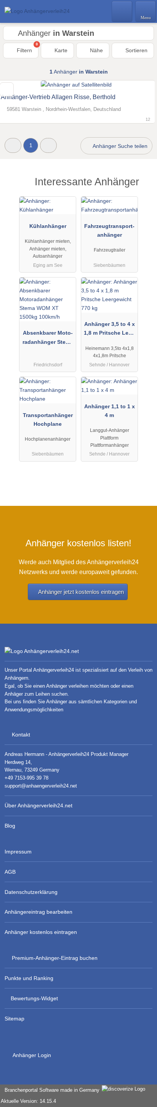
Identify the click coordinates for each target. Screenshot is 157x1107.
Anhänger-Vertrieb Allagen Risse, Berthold (58, 97)
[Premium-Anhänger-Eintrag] (141, 188)
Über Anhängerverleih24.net (38, 805)
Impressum (18, 852)
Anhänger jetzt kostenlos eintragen (81, 592)
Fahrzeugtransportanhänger (109, 230)
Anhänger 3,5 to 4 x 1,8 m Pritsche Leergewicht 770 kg (109, 330)
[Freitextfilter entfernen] (122, 11)
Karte (60, 50)
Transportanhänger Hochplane (48, 419)
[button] (13, 145)
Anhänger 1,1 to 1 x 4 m (109, 410)
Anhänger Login (31, 1055)
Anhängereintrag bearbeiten (38, 912)
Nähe (95, 50)
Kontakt (21, 735)
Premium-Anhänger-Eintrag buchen (55, 958)
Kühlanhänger (47, 226)
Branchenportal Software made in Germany (50, 1090)
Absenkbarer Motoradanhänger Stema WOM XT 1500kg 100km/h (47, 339)
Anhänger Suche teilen (119, 146)
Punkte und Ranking (29, 978)
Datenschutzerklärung (31, 892)
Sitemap (14, 1019)
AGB (10, 872)
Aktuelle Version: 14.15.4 (28, 1101)
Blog (10, 826)
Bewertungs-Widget (34, 998)
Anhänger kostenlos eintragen (41, 932)
